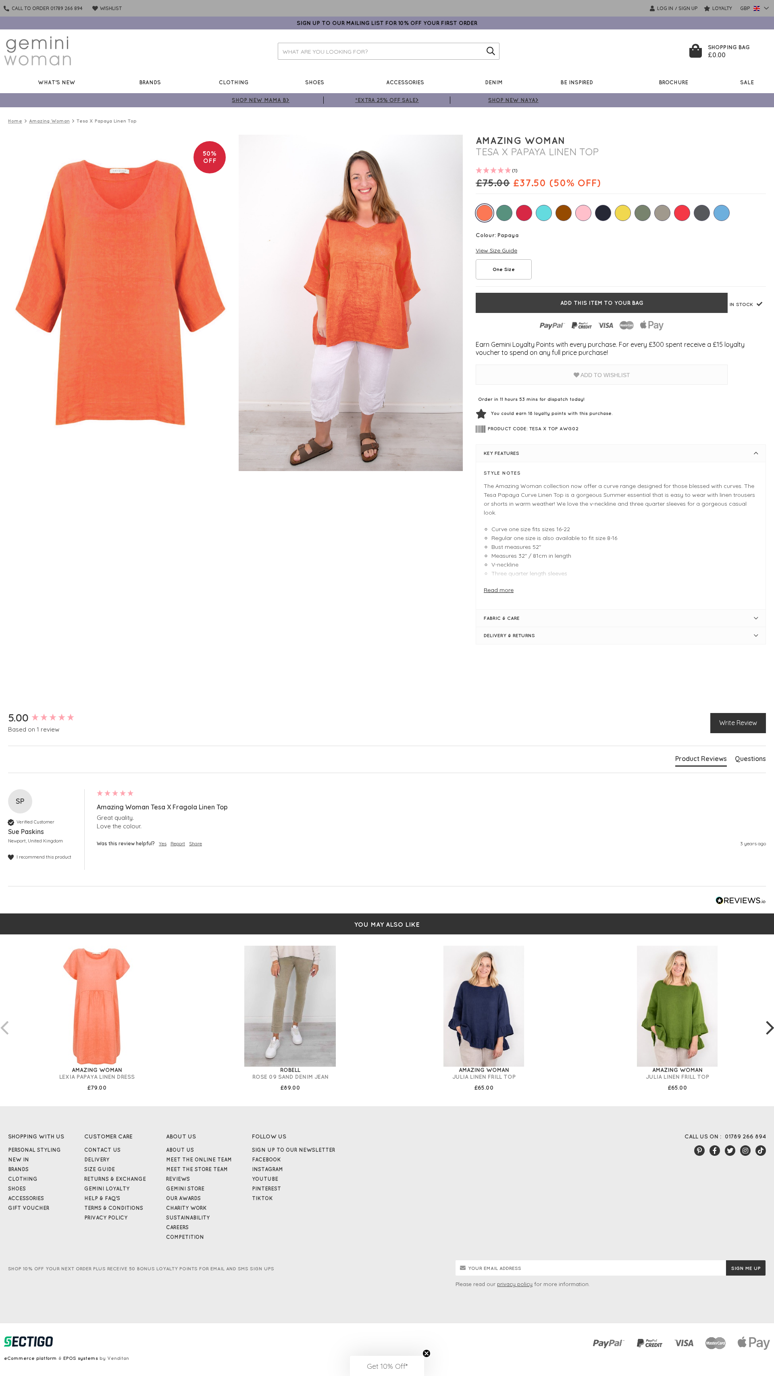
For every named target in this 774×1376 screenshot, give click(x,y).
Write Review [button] (738, 723)
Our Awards (183, 1198)
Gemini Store (185, 1188)
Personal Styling (34, 1150)
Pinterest (266, 1188)
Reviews (178, 1179)
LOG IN (664, 8)
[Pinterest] (699, 1150)
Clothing (234, 82)
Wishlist (110, 8)
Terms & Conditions (113, 1208)
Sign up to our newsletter (293, 1150)
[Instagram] (745, 1150)
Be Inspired (576, 82)
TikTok (262, 1198)
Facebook (266, 1159)
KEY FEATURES (501, 453)
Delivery (96, 1159)
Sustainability (188, 1217)
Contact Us (102, 1150)
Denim (494, 82)
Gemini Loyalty (106, 1188)
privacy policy (515, 1284)
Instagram (267, 1169)
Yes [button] (162, 843)
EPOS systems (80, 1358)
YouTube (265, 1179)
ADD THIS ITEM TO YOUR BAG (601, 303)
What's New (56, 82)
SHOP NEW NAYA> (513, 100)
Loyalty (721, 8)
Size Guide (99, 1169)
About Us (180, 1150)
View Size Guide (496, 250)
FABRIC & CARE (502, 618)
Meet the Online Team (199, 1159)
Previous (4, 1019)
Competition (185, 1237)
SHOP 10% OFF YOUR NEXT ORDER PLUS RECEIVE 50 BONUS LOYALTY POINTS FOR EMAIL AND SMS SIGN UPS (141, 1268)
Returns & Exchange (115, 1179)
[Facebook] (715, 1150)
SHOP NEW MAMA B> (260, 100)
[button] (387, 1366)
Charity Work (186, 1208)
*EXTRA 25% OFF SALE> (387, 100)
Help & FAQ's (102, 1198)
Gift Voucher (28, 1208)
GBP (745, 8)
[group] (50, 718)
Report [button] (178, 843)
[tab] (701, 760)
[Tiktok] (760, 1150)
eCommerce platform (30, 1358)
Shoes (314, 82)
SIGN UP (688, 8)
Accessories (405, 82)
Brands (150, 82)
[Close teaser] (426, 1353)
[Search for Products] (491, 51)
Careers (177, 1227)
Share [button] (195, 843)
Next (770, 1019)
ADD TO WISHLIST (604, 375)
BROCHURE (673, 82)
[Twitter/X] (730, 1150)
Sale (747, 82)
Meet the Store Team (197, 1169)
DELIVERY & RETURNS (509, 635)
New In (18, 1159)
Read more (499, 590)
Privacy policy (105, 1217)
